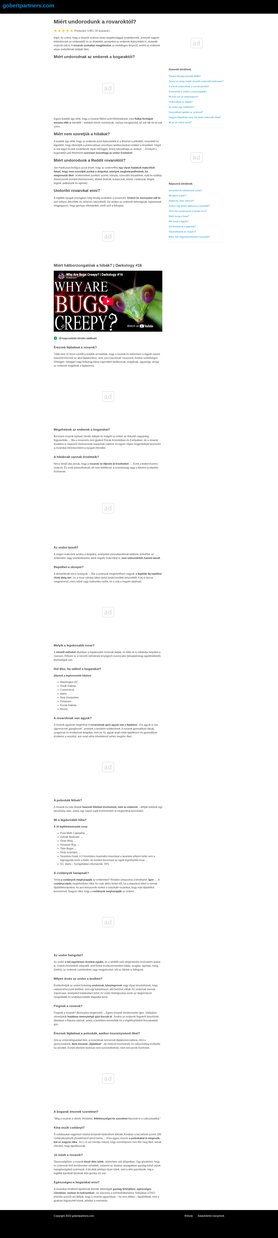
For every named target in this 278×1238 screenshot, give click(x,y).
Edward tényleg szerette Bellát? (185, 76)
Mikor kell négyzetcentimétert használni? (189, 236)
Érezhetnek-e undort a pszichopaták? (188, 91)
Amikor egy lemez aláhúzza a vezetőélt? (189, 206)
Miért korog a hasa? (179, 216)
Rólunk (189, 1216)
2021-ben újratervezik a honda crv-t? (187, 211)
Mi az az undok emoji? (180, 122)
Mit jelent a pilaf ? (178, 195)
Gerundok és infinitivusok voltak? (185, 190)
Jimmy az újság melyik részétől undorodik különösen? (196, 81)
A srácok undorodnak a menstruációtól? (189, 86)
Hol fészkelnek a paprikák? (182, 226)
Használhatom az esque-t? (182, 231)
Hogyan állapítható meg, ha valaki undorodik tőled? (195, 117)
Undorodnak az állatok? (181, 102)
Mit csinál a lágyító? (179, 221)
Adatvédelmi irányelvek (211, 1216)
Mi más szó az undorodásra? (183, 96)
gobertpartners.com (28, 6)
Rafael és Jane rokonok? (181, 200)
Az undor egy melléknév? (182, 107)
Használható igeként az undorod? (186, 112)
